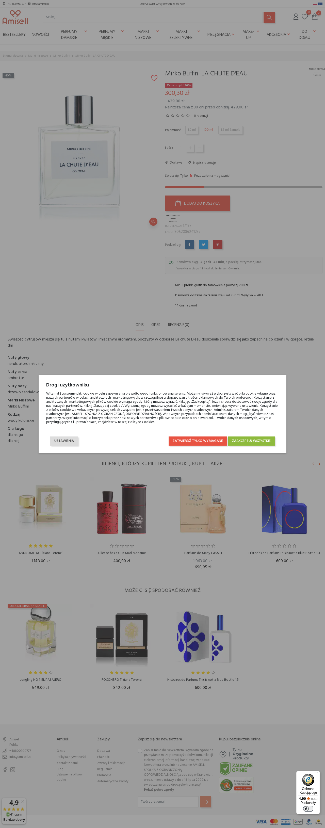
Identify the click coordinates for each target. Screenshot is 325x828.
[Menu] (317, 774)
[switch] (308, 809)
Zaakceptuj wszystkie (251, 441)
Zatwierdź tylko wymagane (198, 441)
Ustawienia (64, 441)
